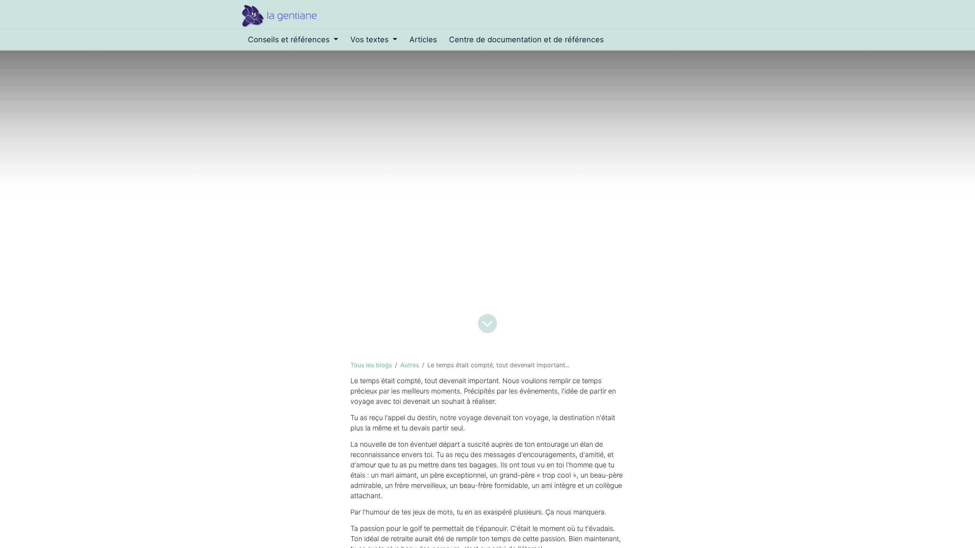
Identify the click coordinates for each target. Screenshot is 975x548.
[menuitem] (293, 39)
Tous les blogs (371, 365)
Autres (409, 365)
